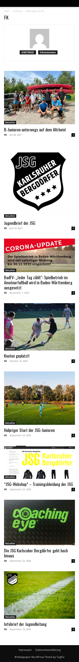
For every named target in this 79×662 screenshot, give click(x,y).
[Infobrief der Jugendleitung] (39, 595)
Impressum (25, 650)
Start (6, 11)
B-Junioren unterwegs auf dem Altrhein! (35, 129)
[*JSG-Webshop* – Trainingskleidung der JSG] (39, 462)
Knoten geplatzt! (16, 356)
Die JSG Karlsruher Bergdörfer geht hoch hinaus (36, 553)
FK (5, 134)
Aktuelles (10, 122)
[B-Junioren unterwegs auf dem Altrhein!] (39, 97)
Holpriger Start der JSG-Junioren (29, 430)
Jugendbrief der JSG (19, 223)
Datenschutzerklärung (48, 650)
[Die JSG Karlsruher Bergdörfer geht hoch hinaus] (39, 522)
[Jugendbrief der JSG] (39, 181)
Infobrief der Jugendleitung (25, 624)
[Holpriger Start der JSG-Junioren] (39, 398)
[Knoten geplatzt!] (39, 326)
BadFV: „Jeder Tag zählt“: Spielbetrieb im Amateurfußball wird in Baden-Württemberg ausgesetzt (38, 282)
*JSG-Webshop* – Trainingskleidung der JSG (38, 484)
